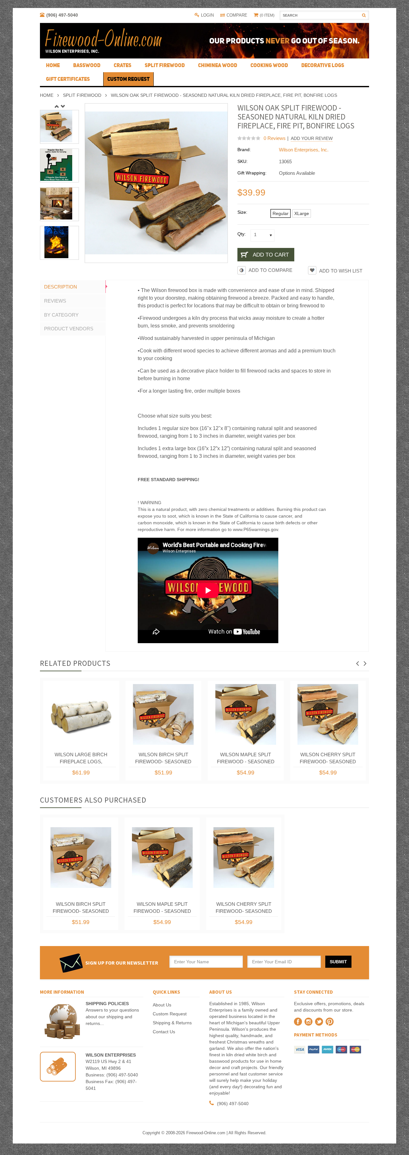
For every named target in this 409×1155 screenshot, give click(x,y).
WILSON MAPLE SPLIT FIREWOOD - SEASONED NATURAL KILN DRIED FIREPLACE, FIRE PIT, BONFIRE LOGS (245, 759)
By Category (61, 315)
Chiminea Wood (217, 65)
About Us (162, 1004)
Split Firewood (165, 65)
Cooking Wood (269, 65)
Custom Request (170, 1013)
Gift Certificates (68, 79)
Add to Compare (270, 270)
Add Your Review (312, 138)
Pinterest (330, 1022)
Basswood (86, 65)
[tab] (73, 287)
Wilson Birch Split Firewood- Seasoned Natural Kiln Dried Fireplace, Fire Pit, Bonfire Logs (163, 759)
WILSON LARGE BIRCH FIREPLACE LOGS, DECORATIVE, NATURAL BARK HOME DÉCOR (81, 759)
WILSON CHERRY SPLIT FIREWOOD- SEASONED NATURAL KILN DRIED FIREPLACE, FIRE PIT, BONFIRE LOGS (328, 759)
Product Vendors (68, 328)
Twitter (319, 1022)
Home (46, 95)
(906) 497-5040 (62, 15)
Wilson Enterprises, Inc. (303, 149)
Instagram (309, 1022)
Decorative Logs (322, 65)
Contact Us (164, 1031)
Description (60, 286)
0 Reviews (275, 138)
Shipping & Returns (172, 1022)
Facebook (298, 1022)
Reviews (55, 301)
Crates (122, 65)
